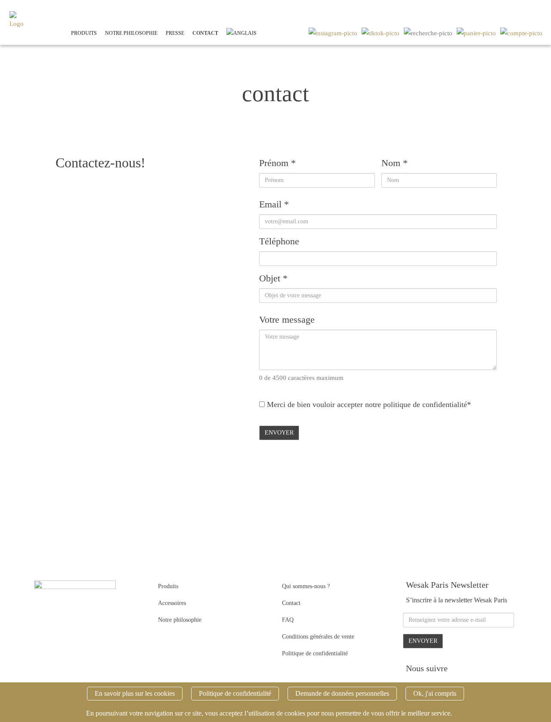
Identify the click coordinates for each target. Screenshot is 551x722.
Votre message (287, 319)
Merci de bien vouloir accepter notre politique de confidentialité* (368, 404)
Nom (394, 162)
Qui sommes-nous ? (306, 586)
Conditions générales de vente (318, 636)
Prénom (277, 162)
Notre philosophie (131, 33)
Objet (273, 278)
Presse (175, 33)
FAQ (288, 620)
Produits (84, 33)
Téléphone (279, 241)
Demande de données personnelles (342, 693)
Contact (205, 33)
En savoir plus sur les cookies (135, 693)
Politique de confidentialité (315, 653)
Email (274, 204)
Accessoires (172, 603)
